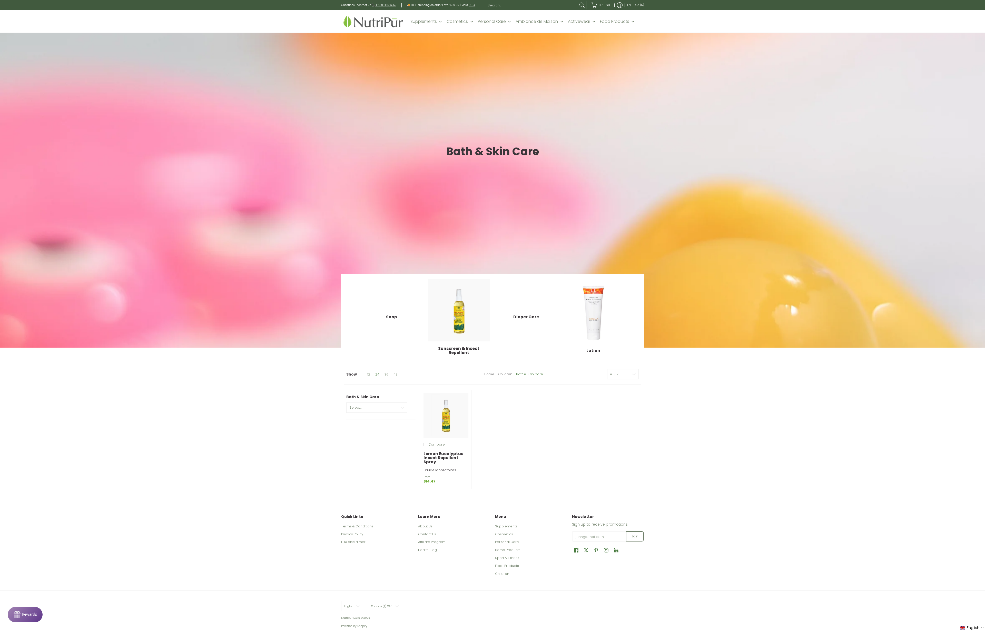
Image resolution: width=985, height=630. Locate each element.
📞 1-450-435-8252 (384, 5)
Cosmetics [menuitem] (457, 21)
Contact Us (427, 534)
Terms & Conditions (357, 526)
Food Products (507, 566)
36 (386, 374)
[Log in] (620, 5)
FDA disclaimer (353, 542)
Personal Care (507, 542)
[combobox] (531, 5)
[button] (576, 550)
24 (377, 374)
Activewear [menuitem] (579, 21)
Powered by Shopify (354, 626)
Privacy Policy (352, 534)
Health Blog (427, 550)
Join (635, 536)
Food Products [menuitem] (614, 21)
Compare (436, 444)
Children (505, 374)
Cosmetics (504, 534)
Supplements (506, 526)
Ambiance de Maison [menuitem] (537, 21)
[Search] (582, 5)
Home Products (507, 550)
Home (489, 374)
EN (629, 5)
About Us (425, 526)
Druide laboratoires (439, 470)
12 (368, 374)
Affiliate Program (432, 542)
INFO (472, 5)
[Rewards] (25, 614)
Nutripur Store (350, 618)
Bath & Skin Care (529, 374)
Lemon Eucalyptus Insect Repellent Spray (443, 458)
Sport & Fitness (507, 558)
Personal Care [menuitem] (492, 21)
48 (395, 374)
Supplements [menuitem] (423, 21)
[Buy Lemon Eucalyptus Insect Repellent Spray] (446, 415)
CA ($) (639, 5)
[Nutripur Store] (373, 21)
